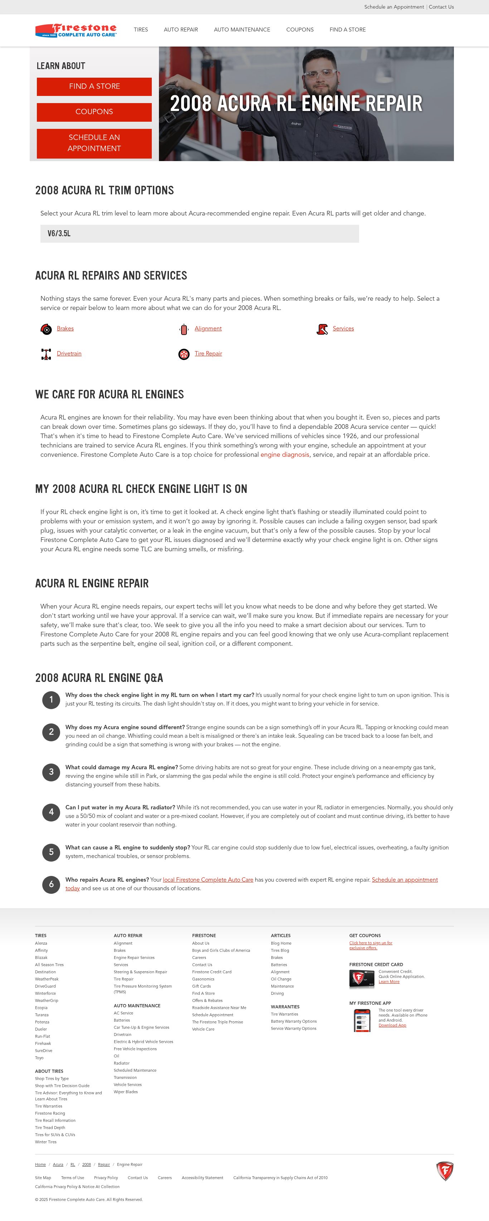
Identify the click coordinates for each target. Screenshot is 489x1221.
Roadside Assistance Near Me (219, 1008)
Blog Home (281, 944)
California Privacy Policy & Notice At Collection (77, 1187)
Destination (45, 972)
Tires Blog (280, 951)
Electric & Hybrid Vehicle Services (143, 1042)
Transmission (125, 1078)
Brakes (120, 951)
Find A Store (94, 87)
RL (73, 1165)
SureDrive (43, 1051)
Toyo (39, 1058)
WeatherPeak (46, 980)
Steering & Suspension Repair (140, 972)
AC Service (123, 1014)
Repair (104, 1165)
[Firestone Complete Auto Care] (76, 31)
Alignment (123, 944)
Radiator (122, 1064)
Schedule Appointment (212, 1015)
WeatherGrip (46, 1001)
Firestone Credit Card (212, 972)
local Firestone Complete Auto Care (208, 880)
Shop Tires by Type (52, 1079)
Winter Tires (46, 1142)
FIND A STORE (348, 30)
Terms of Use (72, 1178)
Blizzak (41, 958)
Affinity (41, 951)
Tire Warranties (48, 1107)
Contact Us (441, 7)
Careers (199, 958)
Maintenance (282, 987)
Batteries (122, 1021)
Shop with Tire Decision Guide (62, 1086)
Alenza (41, 944)
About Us (200, 944)
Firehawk (43, 1044)
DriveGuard (45, 987)
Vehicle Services (128, 1085)
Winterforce (45, 994)
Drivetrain (122, 1035)
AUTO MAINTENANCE (242, 30)
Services (121, 965)
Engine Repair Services (134, 958)
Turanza (42, 1015)
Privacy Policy (106, 1178)
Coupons (94, 112)
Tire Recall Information (55, 1121)
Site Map (43, 1178)
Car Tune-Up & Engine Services (141, 1028)
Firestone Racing (50, 1114)
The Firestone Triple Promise (217, 1022)
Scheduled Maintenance (135, 1071)
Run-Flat (42, 1037)
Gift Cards (201, 987)
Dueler (41, 1030)
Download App (392, 1026)
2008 (86, 1165)
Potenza (42, 1022)
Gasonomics (203, 980)
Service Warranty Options (293, 1029)
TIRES (141, 30)
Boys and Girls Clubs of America (221, 951)
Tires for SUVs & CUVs (55, 1135)
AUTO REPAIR (181, 30)
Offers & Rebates (207, 1001)
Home (40, 1165)
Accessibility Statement (202, 1178)
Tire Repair (124, 980)
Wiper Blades (126, 1092)
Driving (277, 994)
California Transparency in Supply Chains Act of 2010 (280, 1178)
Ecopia (41, 1008)
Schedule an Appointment (395, 7)
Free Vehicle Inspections (135, 1049)
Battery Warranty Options (294, 1022)
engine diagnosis (285, 455)
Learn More (389, 982)
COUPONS (300, 30)
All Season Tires (49, 965)
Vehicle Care (203, 1030)
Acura (58, 1165)
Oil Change (281, 980)
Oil (116, 1056)
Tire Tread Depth (50, 1128)
